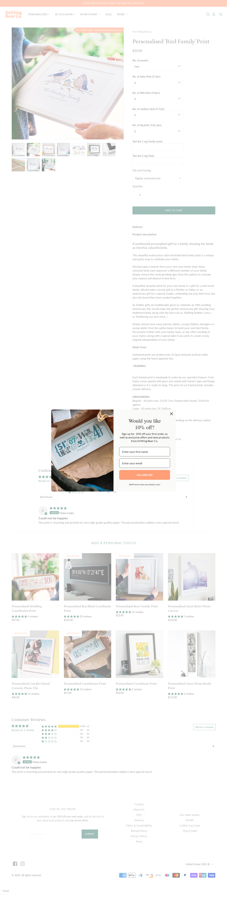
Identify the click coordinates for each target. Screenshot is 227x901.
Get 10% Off (145, 475)
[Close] (171, 414)
